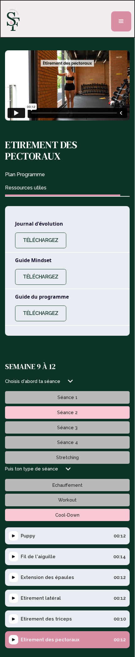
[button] (121, 21)
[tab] (62, 174)
